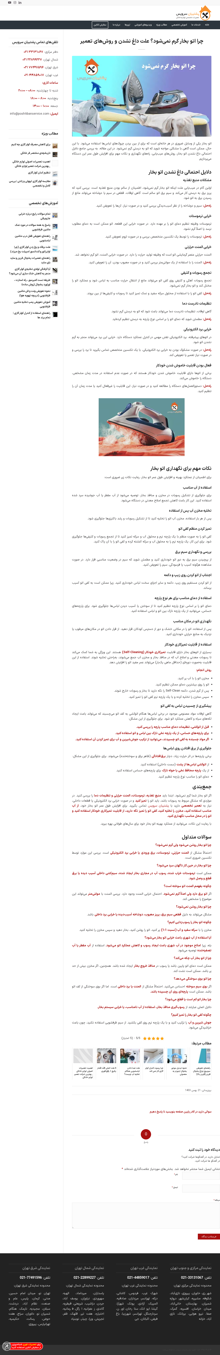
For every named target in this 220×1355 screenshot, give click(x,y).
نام (176, 1174)
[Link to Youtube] (9, 2)
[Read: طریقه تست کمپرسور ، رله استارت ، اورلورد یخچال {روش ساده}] (55, 281)
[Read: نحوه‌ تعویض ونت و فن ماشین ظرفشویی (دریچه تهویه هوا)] (55, 292)
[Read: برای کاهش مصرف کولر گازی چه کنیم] (55, 146)
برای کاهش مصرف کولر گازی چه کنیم (30, 145)
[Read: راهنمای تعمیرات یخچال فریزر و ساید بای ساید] (55, 259)
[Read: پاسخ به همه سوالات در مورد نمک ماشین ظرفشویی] (55, 226)
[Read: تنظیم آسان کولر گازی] (55, 174)
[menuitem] (207, 25)
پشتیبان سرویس (158, 805)
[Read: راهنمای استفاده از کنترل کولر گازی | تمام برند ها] (55, 314)
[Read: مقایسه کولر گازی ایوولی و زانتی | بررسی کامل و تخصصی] (55, 183)
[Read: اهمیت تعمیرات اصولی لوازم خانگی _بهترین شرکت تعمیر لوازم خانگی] (55, 163)
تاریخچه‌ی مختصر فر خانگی (35, 153)
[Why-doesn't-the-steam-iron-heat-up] (141, 96)
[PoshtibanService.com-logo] (193, 12)
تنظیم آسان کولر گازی (39, 173)
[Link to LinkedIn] (20, 2)
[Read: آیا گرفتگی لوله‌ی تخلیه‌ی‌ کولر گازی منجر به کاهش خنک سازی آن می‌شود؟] (55, 270)
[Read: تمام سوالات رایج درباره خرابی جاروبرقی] (55, 215)
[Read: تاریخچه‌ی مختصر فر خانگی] (55, 154)
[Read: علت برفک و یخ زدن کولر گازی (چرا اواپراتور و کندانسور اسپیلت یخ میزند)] (55, 248)
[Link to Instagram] (14, 2)
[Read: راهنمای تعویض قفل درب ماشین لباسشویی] (55, 237)
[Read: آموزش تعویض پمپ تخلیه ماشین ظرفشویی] (55, 303)
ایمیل (175, 1187)
